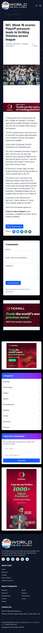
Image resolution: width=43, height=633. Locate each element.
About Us (5, 572)
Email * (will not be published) (16, 257)
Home (4, 569)
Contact (4, 575)
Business (4, 590)
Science (24, 593)
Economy (5, 593)
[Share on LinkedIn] (21, 231)
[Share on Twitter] (17, 231)
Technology (26, 596)
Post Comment (13, 283)
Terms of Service (7, 580)
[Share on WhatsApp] (25, 231)
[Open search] (36, 6)
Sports (24, 590)
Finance (4, 598)
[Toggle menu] (40, 5)
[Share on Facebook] (13, 231)
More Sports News (14, 226)
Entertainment (6, 596)
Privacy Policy (6, 578)
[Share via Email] (29, 231)
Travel (24, 598)
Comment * (9, 266)
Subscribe (21, 461)
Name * (8, 249)
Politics (4, 601)
